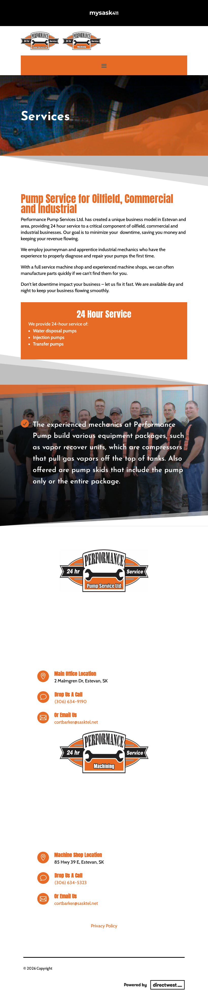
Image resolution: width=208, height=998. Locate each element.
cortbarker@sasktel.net (76, 722)
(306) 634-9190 (71, 701)
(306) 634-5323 (71, 882)
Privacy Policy (104, 926)
